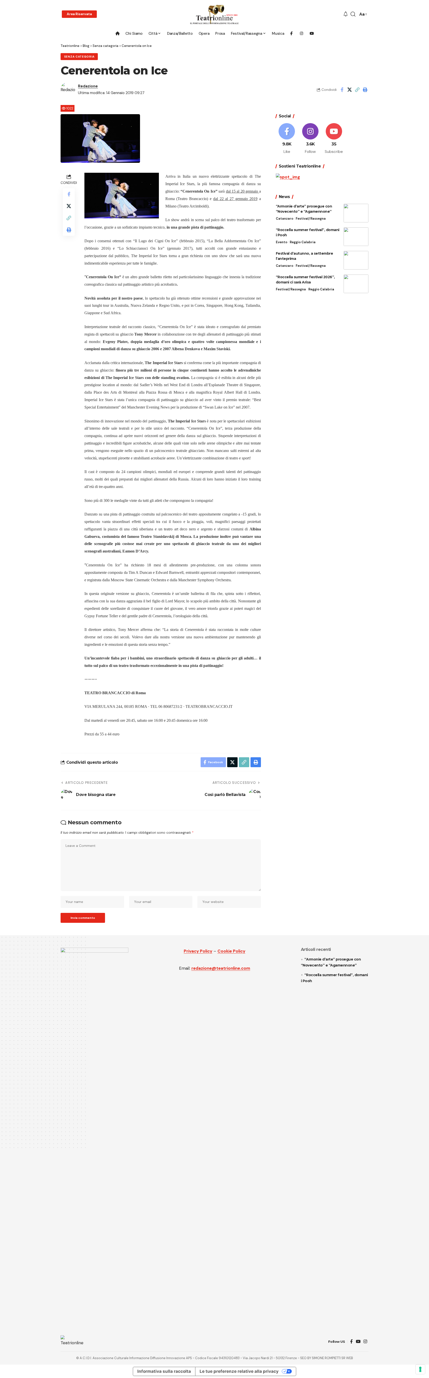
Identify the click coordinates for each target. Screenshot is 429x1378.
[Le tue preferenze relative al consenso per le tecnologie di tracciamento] (420, 1369)
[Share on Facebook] (341, 90)
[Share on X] (349, 90)
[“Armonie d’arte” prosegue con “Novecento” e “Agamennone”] (356, 213)
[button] (79, 14)
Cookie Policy (231, 951)
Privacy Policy (198, 951)
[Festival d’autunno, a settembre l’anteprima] (356, 260)
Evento (281, 242)
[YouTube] (358, 1341)
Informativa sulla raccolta (164, 1371)
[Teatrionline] (214, 14)
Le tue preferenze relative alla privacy (239, 1371)
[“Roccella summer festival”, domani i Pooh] (356, 236)
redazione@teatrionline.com (220, 968)
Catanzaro (284, 218)
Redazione (88, 86)
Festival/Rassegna (311, 218)
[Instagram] (310, 138)
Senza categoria (79, 57)
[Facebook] (287, 138)
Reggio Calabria (303, 242)
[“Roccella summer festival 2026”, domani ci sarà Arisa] (356, 284)
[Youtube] (334, 138)
